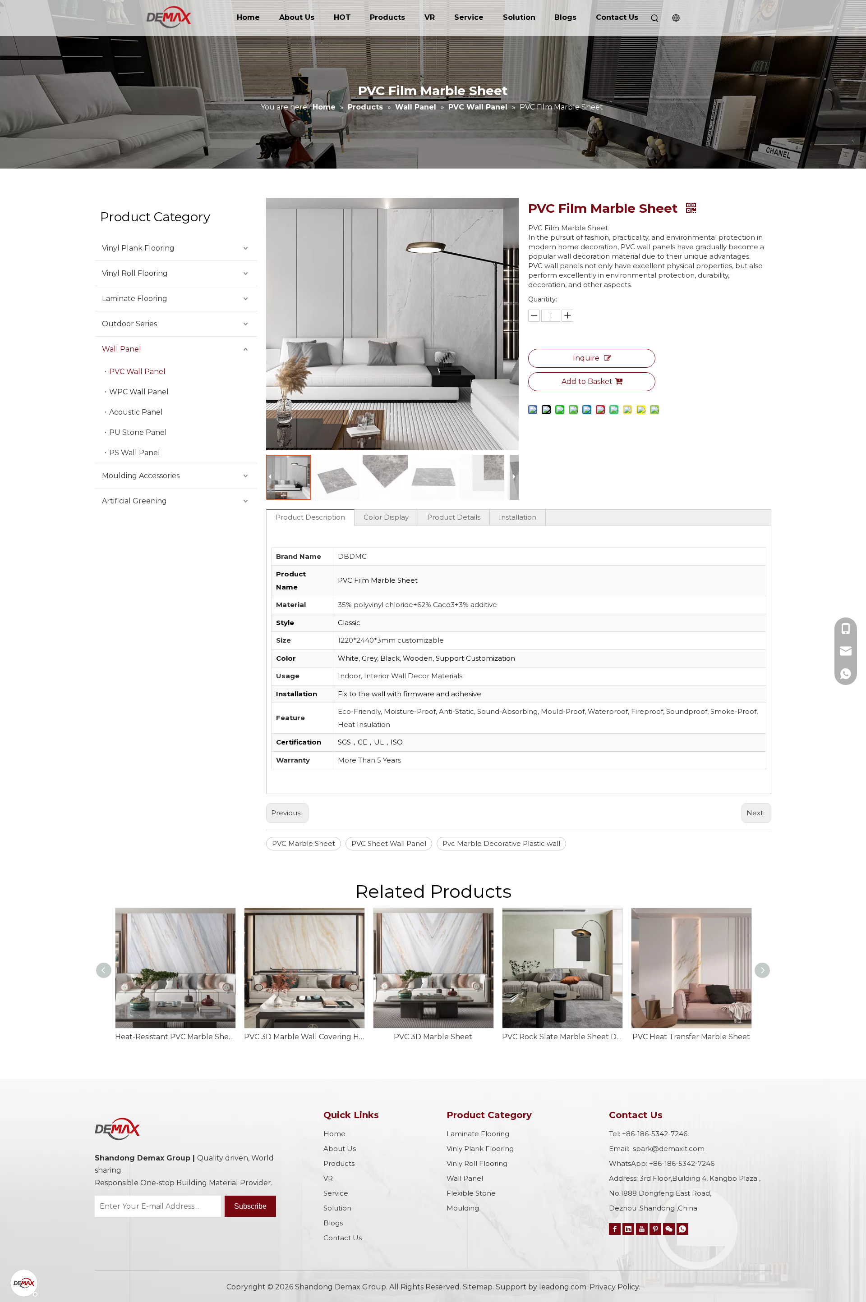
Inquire (586, 358)
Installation (517, 517)
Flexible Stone (471, 1193)
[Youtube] (642, 1228)
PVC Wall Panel (137, 371)
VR (429, 17)
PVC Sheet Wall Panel (388, 843)
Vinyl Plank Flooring (138, 248)
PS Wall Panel (134, 452)
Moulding (463, 1208)
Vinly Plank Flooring (480, 1148)
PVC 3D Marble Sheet (433, 1036)
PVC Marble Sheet (303, 843)
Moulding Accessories (141, 475)
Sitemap (478, 1287)
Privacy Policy (614, 1287)
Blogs (565, 17)
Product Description (310, 517)
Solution (519, 17)
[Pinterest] (655, 1228)
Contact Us (617, 17)
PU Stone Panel (138, 432)
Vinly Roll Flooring (477, 1163)
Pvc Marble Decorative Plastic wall (501, 843)
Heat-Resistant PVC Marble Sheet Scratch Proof (175, 1036)
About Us (296, 17)
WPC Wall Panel (139, 392)
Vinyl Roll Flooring (135, 273)
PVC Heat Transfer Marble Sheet (691, 1036)
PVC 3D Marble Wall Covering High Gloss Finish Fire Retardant (304, 1036)
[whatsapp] (682, 1228)
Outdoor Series (129, 324)
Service (469, 17)
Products (387, 17)
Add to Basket (587, 381)
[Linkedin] (628, 1228)
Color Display (386, 517)
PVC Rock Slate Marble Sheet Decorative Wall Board (562, 1036)
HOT (342, 17)
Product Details (453, 517)
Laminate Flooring (134, 298)
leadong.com (562, 1287)
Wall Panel (121, 349)
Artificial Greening (134, 501)
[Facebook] (615, 1228)
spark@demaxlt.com (669, 1148)
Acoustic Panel (136, 412)
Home (248, 17)
